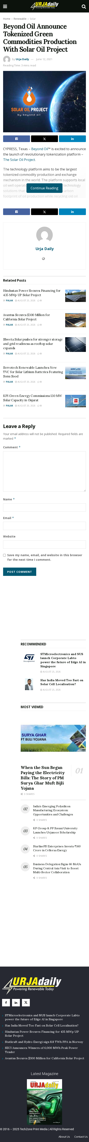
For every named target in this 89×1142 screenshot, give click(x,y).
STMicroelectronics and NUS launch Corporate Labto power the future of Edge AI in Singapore (63, 660)
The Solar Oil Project (19, 159)
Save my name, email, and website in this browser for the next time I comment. (44, 557)
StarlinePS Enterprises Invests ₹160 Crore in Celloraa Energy (57, 848)
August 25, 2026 (26, 300)
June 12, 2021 (44, 59)
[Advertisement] (53, 606)
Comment (12, 447)
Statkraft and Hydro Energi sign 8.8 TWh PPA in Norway (44, 1042)
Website (9, 536)
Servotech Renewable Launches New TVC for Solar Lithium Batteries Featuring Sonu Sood (33, 372)
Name (9, 499)
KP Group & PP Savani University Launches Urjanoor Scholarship (55, 830)
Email (8, 518)
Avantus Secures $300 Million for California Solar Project (44, 1058)
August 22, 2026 (26, 353)
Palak (9, 300)
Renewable (20, 19)
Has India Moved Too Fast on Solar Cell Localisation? (61, 682)
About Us (64, 1136)
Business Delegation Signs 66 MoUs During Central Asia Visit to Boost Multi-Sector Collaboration (57, 868)
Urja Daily (22, 59)
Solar (33, 19)
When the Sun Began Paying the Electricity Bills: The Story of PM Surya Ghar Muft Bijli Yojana (43, 778)
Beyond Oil (39, 149)
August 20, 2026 (26, 381)
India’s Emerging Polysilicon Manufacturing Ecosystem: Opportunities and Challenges (53, 810)
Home (6, 19)
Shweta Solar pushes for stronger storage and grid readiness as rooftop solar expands (33, 343)
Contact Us (81, 1136)
